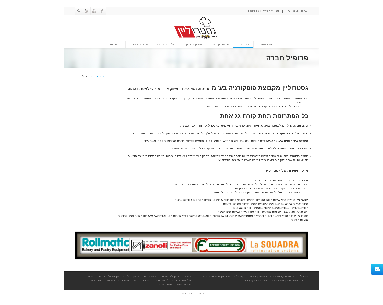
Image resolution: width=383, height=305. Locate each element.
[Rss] (86, 11)
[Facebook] (102, 11)
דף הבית (98, 76)
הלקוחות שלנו (113, 276)
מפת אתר (110, 280)
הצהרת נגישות (184, 284)
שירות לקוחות (221, 44)
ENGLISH (254, 11)
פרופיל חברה (150, 276)
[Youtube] (94, 11)
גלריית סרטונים (165, 44)
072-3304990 (295, 11)
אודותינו (244, 44)
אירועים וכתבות (138, 44)
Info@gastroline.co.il (256, 280)
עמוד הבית (186, 276)
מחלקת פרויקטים (192, 44)
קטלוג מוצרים (265, 44)
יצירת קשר (269, 11)
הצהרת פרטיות (164, 284)
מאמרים (125, 280)
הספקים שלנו (132, 276)
